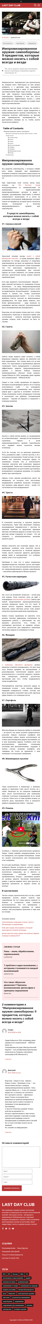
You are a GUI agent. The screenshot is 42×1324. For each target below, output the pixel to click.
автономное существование (13, 1278)
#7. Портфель (11, 149)
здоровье (16, 69)
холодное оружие (20, 1309)
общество (11, 1293)
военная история (9, 1282)
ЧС (16, 73)
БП (9, 1274)
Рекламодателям (8, 1248)
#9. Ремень (10, 153)
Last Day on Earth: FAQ (10, 1258)
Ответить (8, 1059)
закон (10, 69)
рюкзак (7, 71)
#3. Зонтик (10, 141)
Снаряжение (32, 43)
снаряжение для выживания (13, 1305)
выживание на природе (29, 1286)
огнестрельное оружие (26, 1293)
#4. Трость (10, 143)
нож (4, 1293)
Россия (15, 1274)
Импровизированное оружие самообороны (16, 131)
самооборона (15, 71)
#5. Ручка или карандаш (14, 145)
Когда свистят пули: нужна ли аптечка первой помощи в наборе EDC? (20, 934)
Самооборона (20, 43)
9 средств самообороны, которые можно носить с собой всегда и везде (21, 134)
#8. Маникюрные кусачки (14, 151)
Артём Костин (15, 37)
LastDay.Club (8, 957)
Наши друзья (22, 1248)
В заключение (10, 155)
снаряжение (24, 71)
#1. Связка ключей (12, 137)
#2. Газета (10, 139)
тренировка (7, 1309)
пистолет (6, 1297)
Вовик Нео (7, 993)
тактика (29, 1305)
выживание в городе (10, 1286)
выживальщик (23, 1282)
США (22, 1274)
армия (28, 1278)
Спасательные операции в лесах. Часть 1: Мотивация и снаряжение (18, 923)
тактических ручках (21, 599)
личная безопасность (26, 1290)
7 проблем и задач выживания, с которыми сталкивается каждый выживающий (21, 968)
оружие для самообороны (28, 69)
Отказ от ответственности (12, 1255)
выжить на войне (9, 1290)
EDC (6, 69)
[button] (35, 5)
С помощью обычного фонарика (17, 665)
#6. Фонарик (11, 147)
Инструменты (8, 43)
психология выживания (21, 1297)
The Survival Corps (29, 185)
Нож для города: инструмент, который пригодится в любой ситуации (17, 929)
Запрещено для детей (10, 1251)
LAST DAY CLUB (11, 5)
